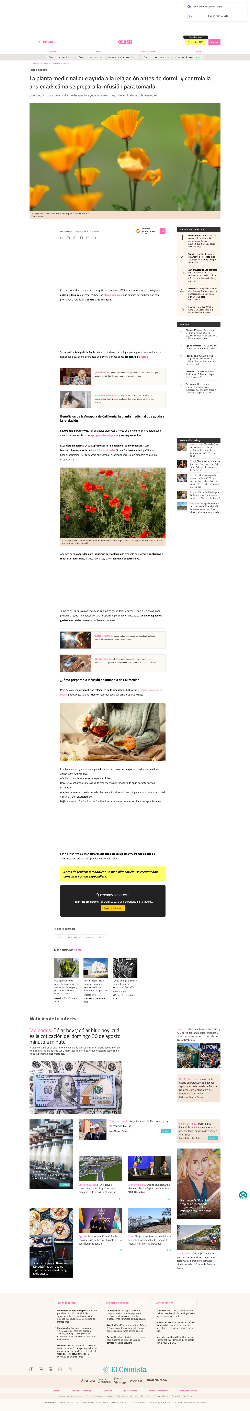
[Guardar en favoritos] (163, 231)
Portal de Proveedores (158, 1390)
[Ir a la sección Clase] (125, 42)
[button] (243, 1195)
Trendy (198, 51)
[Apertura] (88, 1381)
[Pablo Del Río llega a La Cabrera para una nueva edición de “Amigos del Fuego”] (182, 495)
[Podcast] (136, 1381)
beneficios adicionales (103, 450)
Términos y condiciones (127, 1396)
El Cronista (34, 63)
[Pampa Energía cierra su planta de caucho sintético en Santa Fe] (125, 968)
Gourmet (52, 51)
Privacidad (145, 1396)
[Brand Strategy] (120, 1381)
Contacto (56, 1390)
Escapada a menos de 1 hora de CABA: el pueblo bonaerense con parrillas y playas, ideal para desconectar (202, 294)
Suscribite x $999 (195, 42)
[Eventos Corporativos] (104, 1381)
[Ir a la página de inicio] (44, 41)
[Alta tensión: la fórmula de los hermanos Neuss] (92, 1134)
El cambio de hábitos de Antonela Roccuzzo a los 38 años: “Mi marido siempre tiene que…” (202, 258)
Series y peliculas (148, 51)
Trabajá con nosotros (188, 1390)
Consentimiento (161, 1396)
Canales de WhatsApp (81, 1390)
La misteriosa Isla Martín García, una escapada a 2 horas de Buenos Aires (200, 310)
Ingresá (214, 42)
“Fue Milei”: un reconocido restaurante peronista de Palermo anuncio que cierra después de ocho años (202, 241)
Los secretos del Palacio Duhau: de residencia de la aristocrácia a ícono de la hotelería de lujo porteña (202, 275)
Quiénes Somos (130, 1390)
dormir (101, 937)
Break (98, 51)
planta (66, 63)
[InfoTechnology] (157, 1381)
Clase (45, 63)
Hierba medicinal (74, 937)
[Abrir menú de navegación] (31, 42)
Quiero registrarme (113, 908)
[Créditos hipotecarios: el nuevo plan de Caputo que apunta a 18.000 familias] (149, 1168)
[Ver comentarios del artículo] (94, 238)
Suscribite (107, 1390)
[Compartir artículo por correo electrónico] (87, 238)
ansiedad (89, 937)
